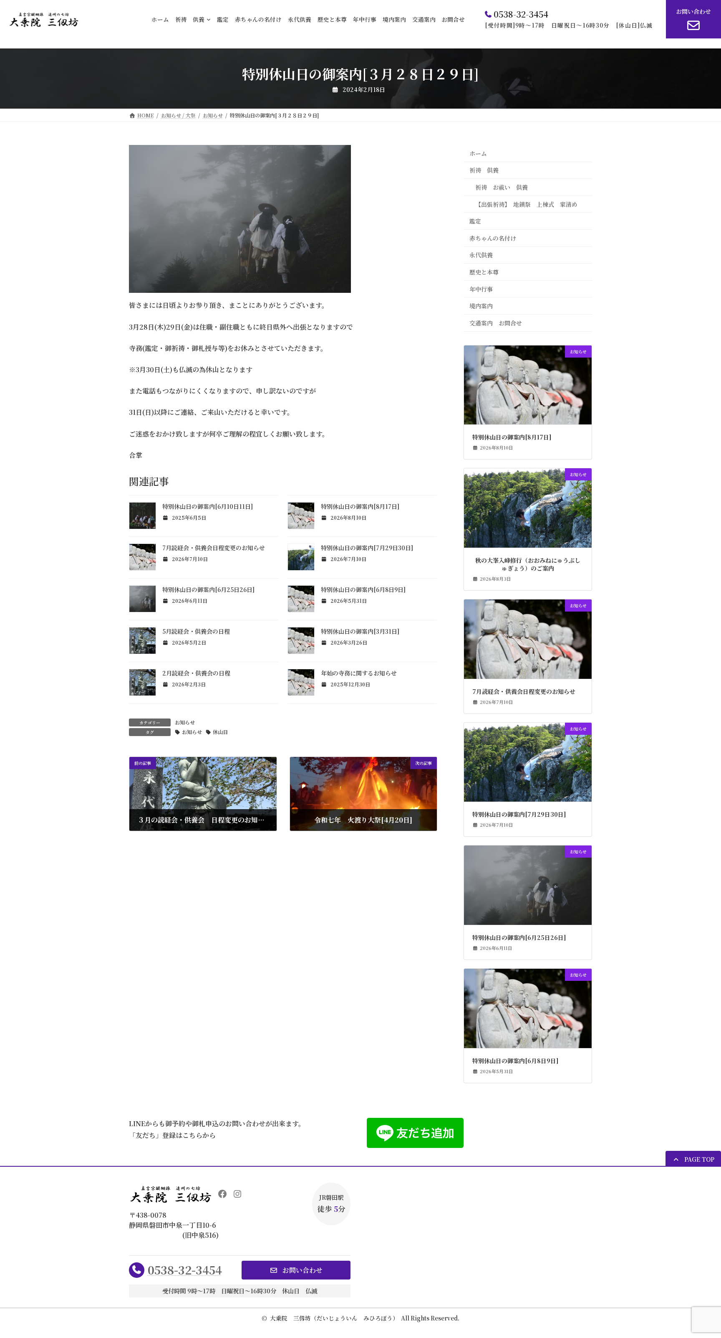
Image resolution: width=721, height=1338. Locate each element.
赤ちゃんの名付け (492, 238)
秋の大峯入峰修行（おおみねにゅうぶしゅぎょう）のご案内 (527, 564)
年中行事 (481, 288)
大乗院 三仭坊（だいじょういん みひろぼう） (334, 1318)
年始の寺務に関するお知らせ (359, 673)
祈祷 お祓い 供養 (501, 187)
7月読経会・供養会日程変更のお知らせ (213, 547)
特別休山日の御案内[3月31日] (360, 631)
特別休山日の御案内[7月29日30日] (367, 547)
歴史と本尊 (484, 272)
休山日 (220, 731)
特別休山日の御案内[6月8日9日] (363, 589)
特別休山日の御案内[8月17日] (360, 506)
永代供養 (481, 255)
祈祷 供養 (484, 170)
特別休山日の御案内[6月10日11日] (207, 506)
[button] (693, 1159)
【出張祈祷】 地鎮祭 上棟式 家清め (526, 204)
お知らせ (185, 722)
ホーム (478, 153)
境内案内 (481, 306)
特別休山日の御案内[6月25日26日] (208, 589)
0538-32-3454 (185, 1270)
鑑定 (475, 221)
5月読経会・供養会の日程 (196, 631)
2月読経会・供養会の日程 (196, 673)
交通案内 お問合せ (495, 323)
